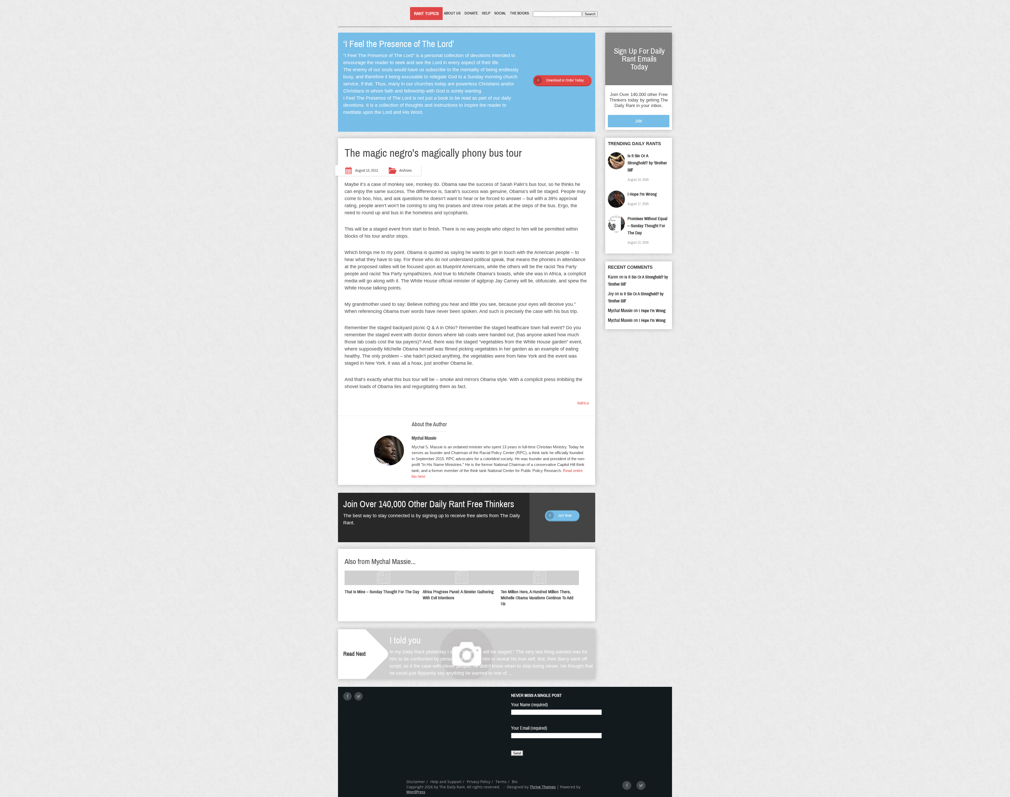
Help (486, 13)
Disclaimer (415, 781)
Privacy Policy (478, 781)
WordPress (415, 791)
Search (590, 14)
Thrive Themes (543, 786)
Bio (514, 781)
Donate (471, 13)
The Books (519, 13)
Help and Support (446, 781)
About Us (452, 13)
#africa (583, 403)
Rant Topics (426, 13)
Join (638, 121)
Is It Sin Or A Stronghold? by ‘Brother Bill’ (647, 162)
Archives (405, 170)
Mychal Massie (424, 438)
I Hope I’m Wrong (642, 194)
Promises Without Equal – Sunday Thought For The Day (647, 225)
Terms (501, 781)
